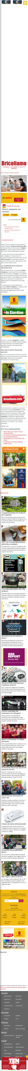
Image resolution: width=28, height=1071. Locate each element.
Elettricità (18, 1050)
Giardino (18, 1015)
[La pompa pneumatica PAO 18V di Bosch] (14, 580)
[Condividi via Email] (24, 240)
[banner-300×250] (14, 373)
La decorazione (8, 1005)
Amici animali (7, 996)
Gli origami (19, 999)
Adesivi (17, 1044)
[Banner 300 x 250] (14, 457)
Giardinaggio (7, 1053)
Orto (17, 1019)
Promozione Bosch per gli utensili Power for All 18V (14, 769)
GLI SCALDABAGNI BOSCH (10, 436)
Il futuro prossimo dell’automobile (14, 824)
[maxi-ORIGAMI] (14, 610)
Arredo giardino (8, 1047)
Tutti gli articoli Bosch (18, 199)
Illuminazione (19, 1053)
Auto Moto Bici (20, 1047)
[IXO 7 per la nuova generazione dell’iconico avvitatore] (14, 533)
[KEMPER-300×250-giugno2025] (14, 478)
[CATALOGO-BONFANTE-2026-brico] (14, 327)
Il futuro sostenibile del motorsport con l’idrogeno (11, 712)
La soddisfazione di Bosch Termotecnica (12, 227)
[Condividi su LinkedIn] (20, 240)
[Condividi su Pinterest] (17, 240)
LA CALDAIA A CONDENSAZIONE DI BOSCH (14, 435)
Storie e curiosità (20, 1029)
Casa (5, 1050)
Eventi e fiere (19, 1025)
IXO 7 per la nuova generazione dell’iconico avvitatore (13, 543)
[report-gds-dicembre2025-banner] (14, 657)
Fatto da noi (7, 999)
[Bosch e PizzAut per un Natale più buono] (14, 731)
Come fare (18, 996)
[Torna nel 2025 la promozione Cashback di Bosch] (14, 674)
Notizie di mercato (14, 172)
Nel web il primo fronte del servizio (12, 231)
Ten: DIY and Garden (19, 1036)
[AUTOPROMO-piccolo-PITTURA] (14, 944)
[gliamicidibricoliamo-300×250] (14, 394)
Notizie (6, 1029)
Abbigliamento (8, 1044)
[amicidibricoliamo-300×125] (14, 932)
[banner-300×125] (6, 2)
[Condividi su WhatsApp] (22, 240)
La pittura (6, 1009)
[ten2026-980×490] (14, 1063)
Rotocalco (4, 1022)
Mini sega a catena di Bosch (12, 877)
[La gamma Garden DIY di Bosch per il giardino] (14, 504)
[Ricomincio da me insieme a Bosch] (14, 627)
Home (2, 172)
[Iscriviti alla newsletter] (14, 908)
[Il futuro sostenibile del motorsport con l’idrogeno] (14, 703)
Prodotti (4, 1041)
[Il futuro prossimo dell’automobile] (14, 815)
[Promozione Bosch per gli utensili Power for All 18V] (14, 759)
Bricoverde (5, 1012)
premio (15, 215)
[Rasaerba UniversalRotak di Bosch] (14, 842)
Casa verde (7, 1015)
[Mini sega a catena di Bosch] (14, 868)
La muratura (19, 1005)
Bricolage (4, 993)
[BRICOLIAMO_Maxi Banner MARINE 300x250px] (14, 563)
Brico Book (7, 1025)
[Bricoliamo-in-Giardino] (14, 305)
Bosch (7, 215)
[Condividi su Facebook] (15, 240)
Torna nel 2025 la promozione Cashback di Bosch (13, 684)
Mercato (7, 172)
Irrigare (6, 1019)
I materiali (7, 1002)
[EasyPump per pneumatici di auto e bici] (14, 787)
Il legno (18, 1002)
